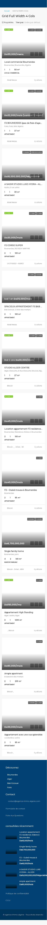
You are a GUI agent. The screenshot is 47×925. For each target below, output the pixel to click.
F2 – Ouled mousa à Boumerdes (20, 490)
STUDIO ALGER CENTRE (17, 368)
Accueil (7, 11)
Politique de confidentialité (17, 893)
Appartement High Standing (18, 612)
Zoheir (18, 447)
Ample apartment (13, 673)
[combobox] (34, 22)
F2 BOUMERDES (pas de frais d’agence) (24, 123)
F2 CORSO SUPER (13, 245)
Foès (9, 787)
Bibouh (10, 386)
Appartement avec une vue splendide (23, 735)
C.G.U (8, 900)
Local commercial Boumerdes (19, 62)
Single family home (14, 551)
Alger (9, 779)
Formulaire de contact (15, 809)
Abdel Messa (12, 80)
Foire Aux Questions (14, 815)
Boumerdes (12, 775)
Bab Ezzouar (13, 783)
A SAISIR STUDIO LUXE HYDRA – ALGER (24, 184)
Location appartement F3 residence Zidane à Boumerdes (29, 835)
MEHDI (22, 569)
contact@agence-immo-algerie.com (24, 801)
